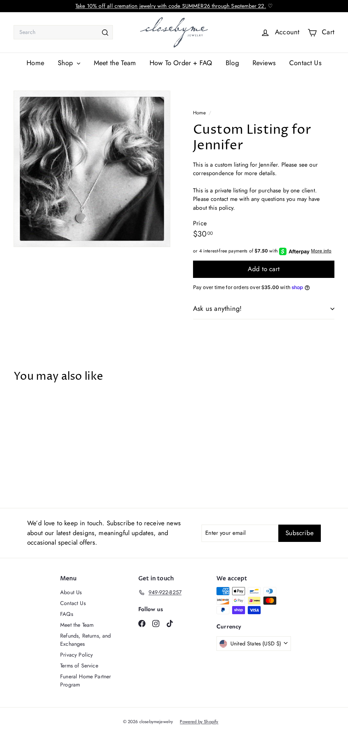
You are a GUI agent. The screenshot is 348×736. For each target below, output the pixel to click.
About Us (71, 592)
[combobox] (63, 32)
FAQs (66, 614)
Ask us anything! (217, 309)
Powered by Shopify (199, 721)
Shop (66, 63)
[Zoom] (92, 169)
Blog (232, 63)
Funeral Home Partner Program (85, 680)
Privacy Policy (76, 655)
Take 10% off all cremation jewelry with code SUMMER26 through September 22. (170, 6)
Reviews (264, 63)
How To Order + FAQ (181, 63)
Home (35, 63)
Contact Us (305, 63)
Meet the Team (115, 63)
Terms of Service (79, 665)
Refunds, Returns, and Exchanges (85, 640)
